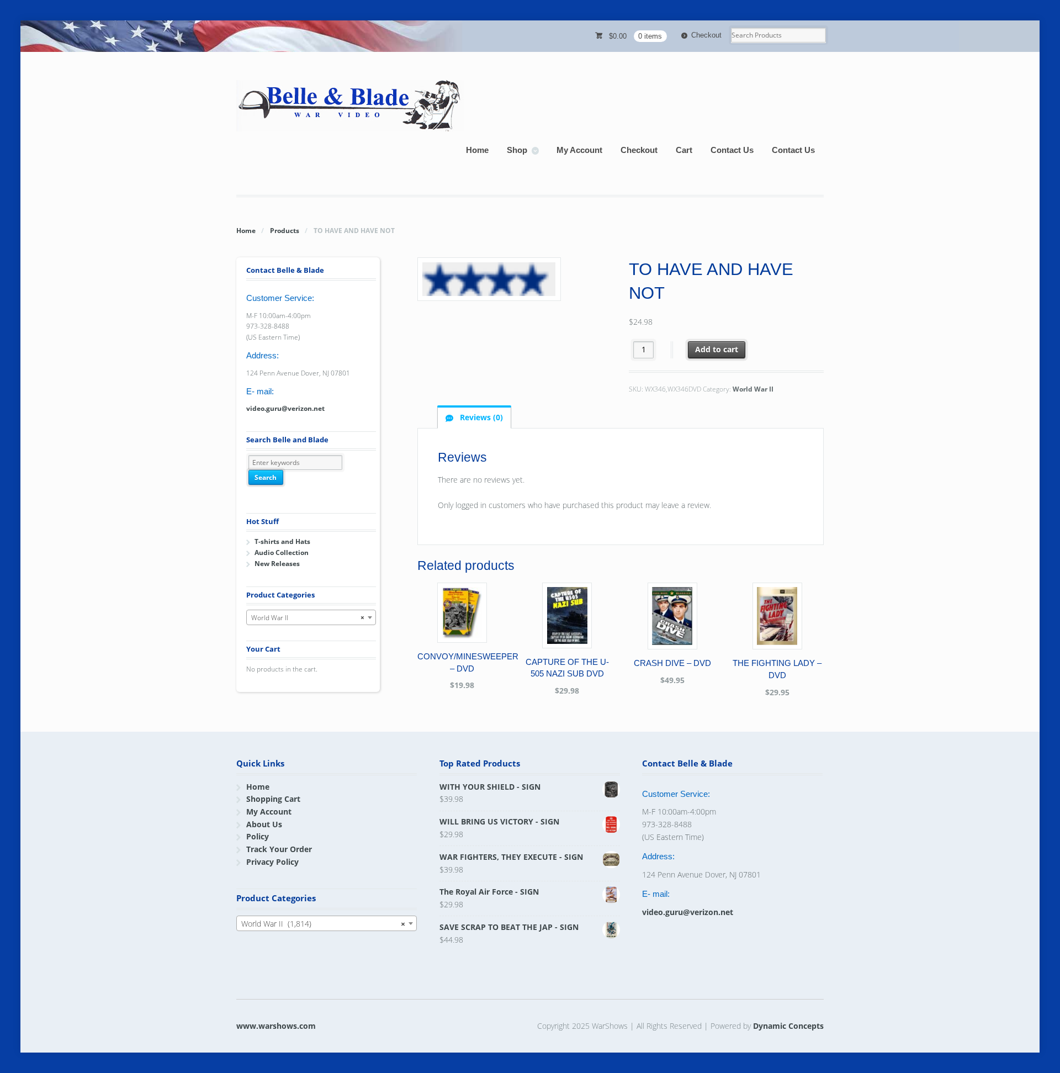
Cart (684, 150)
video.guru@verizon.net (285, 408)
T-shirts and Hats (282, 541)
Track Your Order (279, 849)
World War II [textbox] (307, 617)
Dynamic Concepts (788, 1026)
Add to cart (716, 349)
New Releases (277, 563)
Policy (257, 836)
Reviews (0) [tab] (480, 417)
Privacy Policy (272, 862)
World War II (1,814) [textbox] (323, 923)
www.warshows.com (276, 1026)
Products (284, 230)
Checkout (706, 35)
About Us (264, 824)
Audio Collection (282, 552)
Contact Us (732, 150)
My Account (579, 150)
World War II (753, 389)
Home (477, 150)
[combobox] (311, 617)
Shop (517, 150)
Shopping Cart (273, 799)
